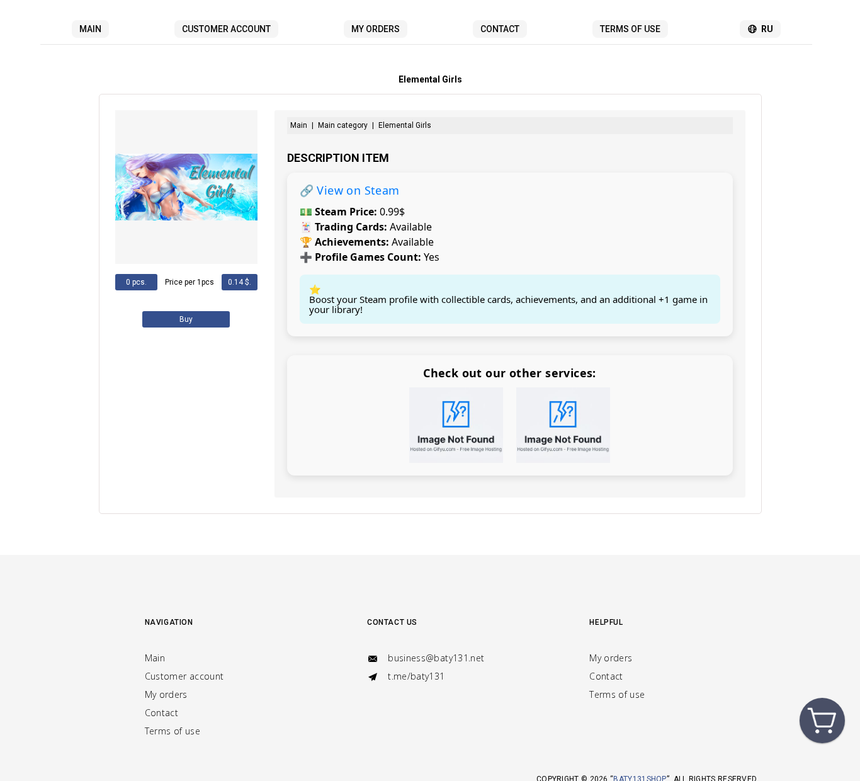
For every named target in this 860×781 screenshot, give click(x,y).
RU (767, 29)
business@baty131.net (434, 658)
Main (90, 29)
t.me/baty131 (415, 676)
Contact (499, 29)
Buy (186, 319)
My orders (375, 29)
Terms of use (630, 29)
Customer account (226, 29)
